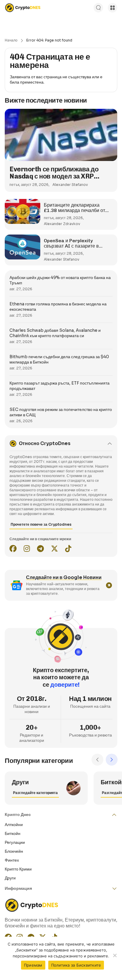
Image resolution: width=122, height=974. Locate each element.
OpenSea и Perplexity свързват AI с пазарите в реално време (71, 246)
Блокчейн (14, 851)
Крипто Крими (18, 869)
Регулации (15, 842)
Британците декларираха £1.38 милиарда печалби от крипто (74, 210)
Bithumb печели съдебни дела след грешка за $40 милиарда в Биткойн (59, 359)
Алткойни (14, 824)
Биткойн (12, 833)
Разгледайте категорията (35, 792)
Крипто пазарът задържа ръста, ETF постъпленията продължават (59, 385)
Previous (97, 760)
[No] (115, 955)
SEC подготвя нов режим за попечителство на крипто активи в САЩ (60, 412)
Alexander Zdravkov (62, 223)
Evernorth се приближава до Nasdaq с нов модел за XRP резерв (54, 176)
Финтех (12, 860)
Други (10, 878)
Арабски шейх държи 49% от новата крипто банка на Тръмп (60, 280)
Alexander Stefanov (70, 184)
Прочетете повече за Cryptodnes (41, 524)
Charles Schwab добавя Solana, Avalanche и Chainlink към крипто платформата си (55, 333)
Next (112, 760)
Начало (11, 40)
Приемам (33, 965)
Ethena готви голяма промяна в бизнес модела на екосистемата (58, 306)
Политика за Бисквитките (76, 965)
